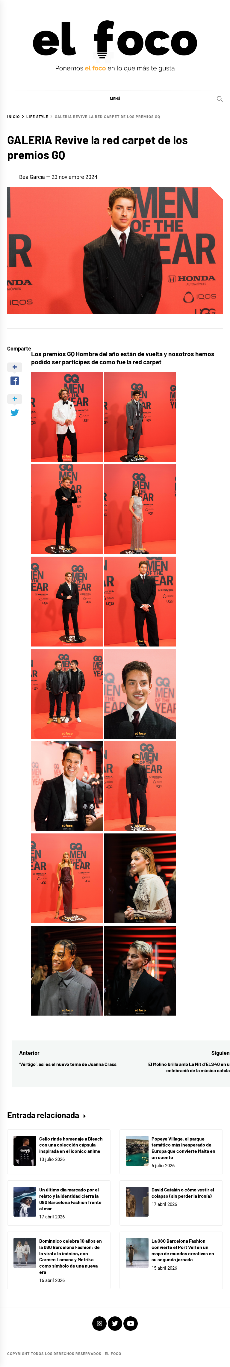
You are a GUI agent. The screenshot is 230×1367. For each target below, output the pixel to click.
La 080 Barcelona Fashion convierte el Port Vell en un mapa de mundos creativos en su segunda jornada (183, 1250)
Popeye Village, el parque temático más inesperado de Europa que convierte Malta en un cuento (183, 1148)
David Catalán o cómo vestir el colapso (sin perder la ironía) (183, 1193)
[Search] (220, 98)
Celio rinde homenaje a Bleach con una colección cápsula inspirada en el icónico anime (71, 1145)
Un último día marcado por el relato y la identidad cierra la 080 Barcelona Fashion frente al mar (70, 1199)
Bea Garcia (32, 177)
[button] (115, 98)
